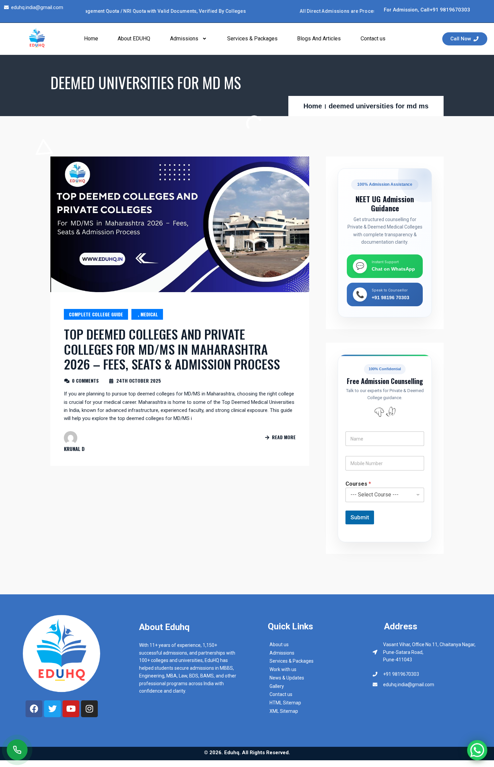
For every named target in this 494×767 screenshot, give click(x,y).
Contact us (373, 38)
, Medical (147, 314)
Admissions (184, 38)
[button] (188, 39)
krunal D (74, 448)
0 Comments (85, 380)
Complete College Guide (96, 314)
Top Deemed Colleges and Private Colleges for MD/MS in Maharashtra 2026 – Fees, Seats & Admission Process (172, 348)
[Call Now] (17, 749)
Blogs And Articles (319, 38)
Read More (284, 437)
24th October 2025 (138, 380)
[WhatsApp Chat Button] (477, 750)
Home (91, 38)
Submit (360, 517)
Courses (358, 484)
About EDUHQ (134, 38)
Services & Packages (252, 38)
